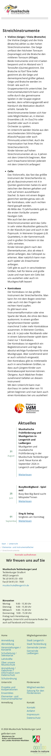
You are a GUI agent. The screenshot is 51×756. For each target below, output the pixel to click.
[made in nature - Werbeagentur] (40, 749)
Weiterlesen (25, 474)
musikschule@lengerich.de (16, 585)
